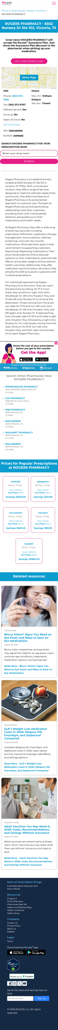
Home (5, 10)
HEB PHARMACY (15, 409)
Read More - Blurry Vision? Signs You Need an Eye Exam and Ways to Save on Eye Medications (28, 669)
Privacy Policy (14, 926)
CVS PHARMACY (15, 398)
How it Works (13, 889)
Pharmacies (18, 10)
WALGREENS (13, 421)
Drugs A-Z (12, 898)
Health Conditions (15, 910)
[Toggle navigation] (54, 4)
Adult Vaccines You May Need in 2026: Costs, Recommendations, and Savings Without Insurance (27, 829)
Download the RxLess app (22, 947)
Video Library (13, 913)
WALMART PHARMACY (19, 432)
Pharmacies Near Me (17, 904)
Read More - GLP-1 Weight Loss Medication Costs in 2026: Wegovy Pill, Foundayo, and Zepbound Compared (27, 767)
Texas (30, 10)
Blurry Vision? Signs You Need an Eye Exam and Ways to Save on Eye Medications (28, 637)
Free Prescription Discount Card (22, 886)
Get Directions (11, 124)
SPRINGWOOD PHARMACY (21, 386)
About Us (11, 929)
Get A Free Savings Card (29, 61)
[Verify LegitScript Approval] (13, 965)
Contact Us (12, 923)
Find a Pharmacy (15, 901)
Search (29, 161)
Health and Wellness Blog (19, 907)
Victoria (40, 10)
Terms (10, 941)
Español (11, 931)
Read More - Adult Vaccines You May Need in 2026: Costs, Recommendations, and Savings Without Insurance (28, 861)
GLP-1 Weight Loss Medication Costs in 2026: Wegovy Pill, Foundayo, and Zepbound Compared (25, 733)
